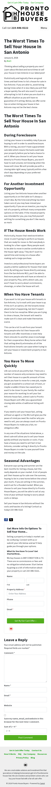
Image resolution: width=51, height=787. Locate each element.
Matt (9, 61)
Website (8, 705)
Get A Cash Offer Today (18, 2)
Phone (10, 599)
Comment (9, 653)
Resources (42, 754)
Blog (33, 757)
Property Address (16, 589)
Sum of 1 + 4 (10, 726)
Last (27, 585)
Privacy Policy (22, 757)
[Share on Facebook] (6, 519)
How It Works (10, 754)
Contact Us (37, 750)
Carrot (42, 783)
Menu (44, 28)
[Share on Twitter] (11, 519)
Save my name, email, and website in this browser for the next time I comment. (23, 720)
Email (10, 609)
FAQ (19, 754)
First (8, 585)
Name (10, 576)
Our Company (37, 2)
